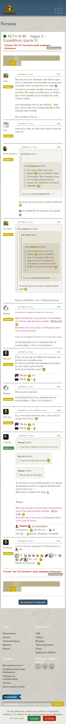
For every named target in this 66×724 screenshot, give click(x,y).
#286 (58, 352)
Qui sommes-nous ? (13, 665)
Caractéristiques (11, 640)
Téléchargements (45, 644)
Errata (39, 648)
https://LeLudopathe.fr (42, 345)
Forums (8, 45)
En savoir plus (17, 718)
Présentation (9, 633)
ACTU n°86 (56, 321)
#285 (58, 307)
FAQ (38, 633)
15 (12, 63)
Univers (7, 637)
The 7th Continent (23, 45)
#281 (58, 74)
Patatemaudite (10, 154)
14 (6, 63)
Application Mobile (45, 652)
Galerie (6, 648)
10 (38, 58)
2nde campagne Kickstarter (47, 571)
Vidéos (39, 637)
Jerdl (6, 81)
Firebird (7, 442)
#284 (58, 222)
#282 (58, 123)
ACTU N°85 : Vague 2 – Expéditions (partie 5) (24, 38)
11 (44, 58)
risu (5, 130)
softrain (25, 154)
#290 (58, 541)
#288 (58, 410)
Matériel (7, 644)
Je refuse (49, 718)
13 (56, 58)
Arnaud (6, 314)
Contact (7, 682)
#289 (58, 435)
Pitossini (7, 548)
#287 (58, 386)
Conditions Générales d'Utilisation (14, 671)
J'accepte (34, 718)
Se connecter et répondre (33, 602)
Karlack (7, 359)
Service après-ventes (14, 686)
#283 (58, 147)
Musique (40, 640)
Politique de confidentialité (10, 677)
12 (50, 58)
